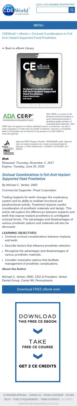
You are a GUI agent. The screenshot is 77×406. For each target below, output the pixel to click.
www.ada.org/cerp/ (10, 134)
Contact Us (35, 395)
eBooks (24, 33)
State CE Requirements (25, 399)
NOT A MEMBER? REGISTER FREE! (59, 4)
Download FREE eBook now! (38, 289)
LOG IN (39, 4)
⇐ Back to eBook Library (18, 48)
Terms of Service (50, 399)
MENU (39, 25)
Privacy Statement (54, 395)
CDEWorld (9, 33)
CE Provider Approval (15, 395)
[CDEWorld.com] (15, 17)
